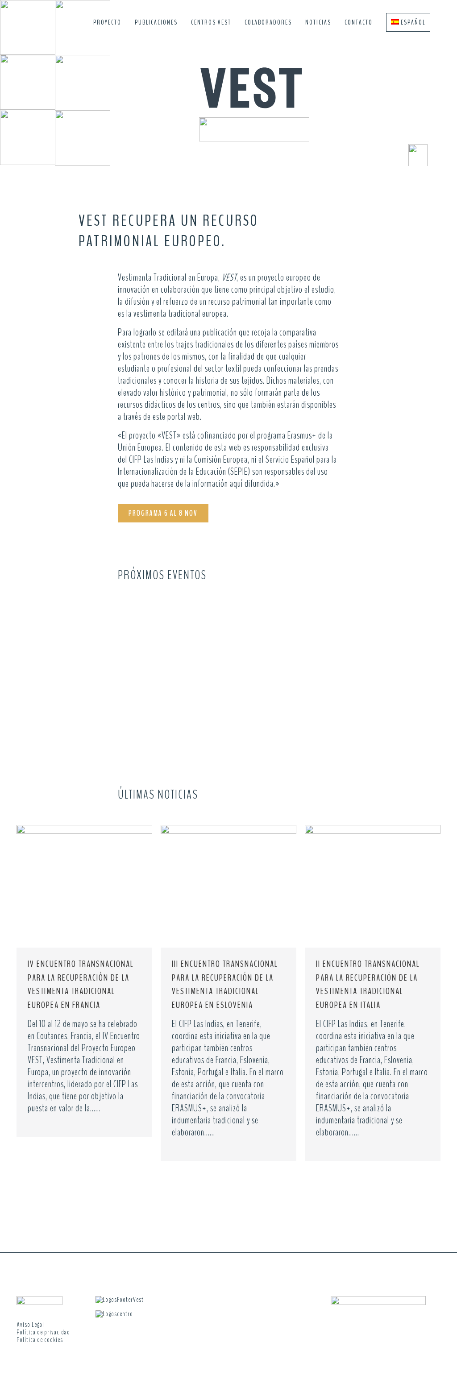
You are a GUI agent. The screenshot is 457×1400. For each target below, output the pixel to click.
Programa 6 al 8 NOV (163, 513)
